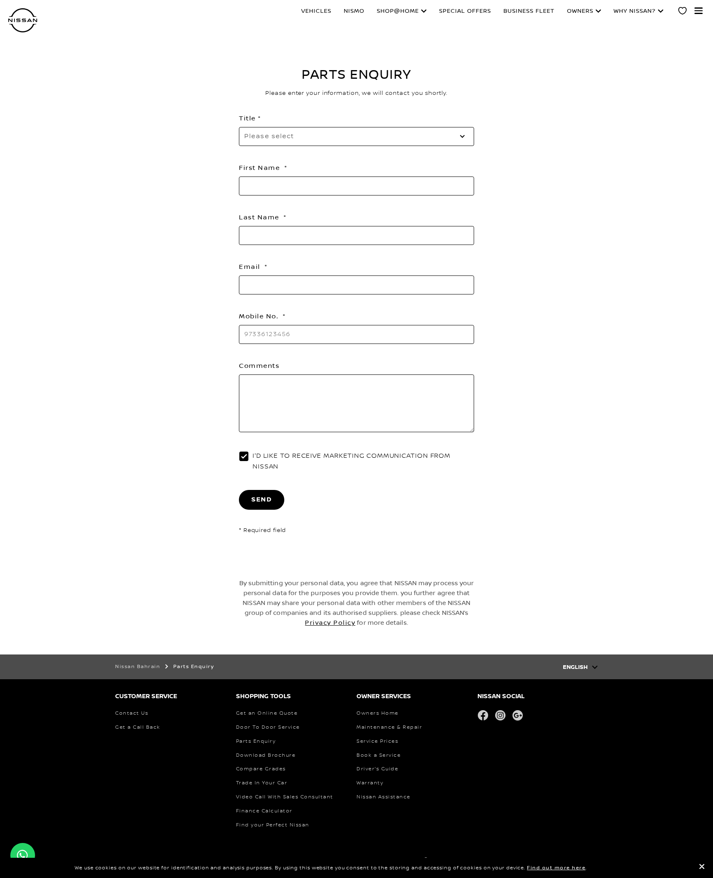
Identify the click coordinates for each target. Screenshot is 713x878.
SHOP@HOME (398, 11)
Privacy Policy (330, 622)
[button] (698, 11)
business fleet (529, 11)
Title (247, 118)
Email (250, 267)
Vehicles (316, 11)
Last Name (260, 217)
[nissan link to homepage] (22, 20)
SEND (261, 500)
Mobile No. (260, 316)
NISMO (354, 11)
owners (580, 11)
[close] (702, 868)
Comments (259, 366)
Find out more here (556, 868)
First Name (260, 168)
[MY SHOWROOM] (683, 12)
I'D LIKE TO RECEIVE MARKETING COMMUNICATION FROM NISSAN (352, 461)
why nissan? (635, 11)
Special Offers (465, 11)
